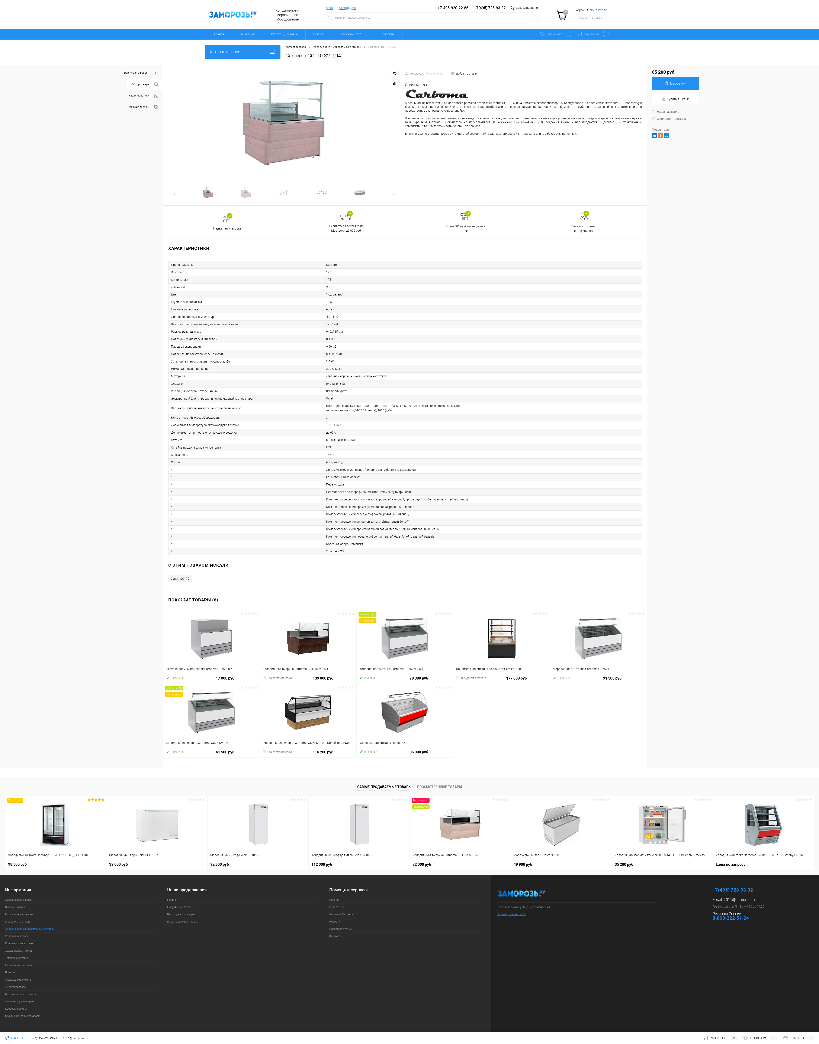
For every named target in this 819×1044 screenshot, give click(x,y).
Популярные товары (180, 907)
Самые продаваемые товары (384, 787)
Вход (329, 7)
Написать (18, 1038)
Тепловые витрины (17, 957)
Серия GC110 (180, 578)
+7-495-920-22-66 (453, 8)
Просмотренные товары (439, 787)
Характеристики (139, 95)
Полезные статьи (353, 34)
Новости (319, 34)
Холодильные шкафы (18, 899)
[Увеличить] (284, 123)
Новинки (172, 899)
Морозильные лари (17, 921)
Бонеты (10, 972)
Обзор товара (140, 84)
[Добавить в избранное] (395, 74)
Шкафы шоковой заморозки (23, 1016)
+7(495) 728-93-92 (490, 8)
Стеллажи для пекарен (19, 1001)
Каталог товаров (225, 52)
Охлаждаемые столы (18, 979)
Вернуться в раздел (136, 72)
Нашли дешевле (668, 111)
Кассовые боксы (16, 1008)
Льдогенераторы (15, 986)
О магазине (248, 34)
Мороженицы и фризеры (20, 994)
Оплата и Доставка (284, 34)
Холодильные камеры (19, 950)
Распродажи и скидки (181, 914)
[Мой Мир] (666, 135)
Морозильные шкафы (19, 914)
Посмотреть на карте (511, 914)
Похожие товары (138, 106)
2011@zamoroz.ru (739, 899)
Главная (218, 34)
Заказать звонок (527, 7)
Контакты (388, 34)
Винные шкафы (15, 907)
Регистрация (347, 7)
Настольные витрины (18, 965)
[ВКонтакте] (654, 135)
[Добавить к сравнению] (395, 83)
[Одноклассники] (660, 135)
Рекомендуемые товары (183, 921)
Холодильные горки (17, 936)
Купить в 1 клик (678, 99)
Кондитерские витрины (19, 943)
